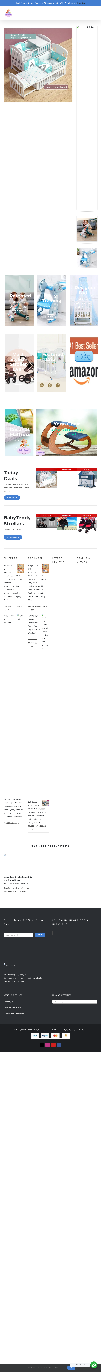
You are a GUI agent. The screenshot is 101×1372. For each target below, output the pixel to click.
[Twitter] (4, 1311)
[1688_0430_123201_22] (87, 248)
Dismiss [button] (81, 3)
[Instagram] (7, 1311)
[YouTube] (11, 1311)
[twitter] (54, 1253)
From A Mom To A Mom (50, 1350)
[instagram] (59, 1253)
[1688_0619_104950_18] (87, 217)
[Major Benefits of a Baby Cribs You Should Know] (18, 1184)
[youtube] (64, 1253)
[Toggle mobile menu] (96, 11)
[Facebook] (14, 1311)
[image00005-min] (38, 29)
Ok (71, 1368)
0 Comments (23, 1203)
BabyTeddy (83, 1350)
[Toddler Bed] (87, 27)
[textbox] (74, 1322)
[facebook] (69, 1253)
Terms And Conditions (14, 1334)
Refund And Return (13, 1328)
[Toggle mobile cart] (92, 11)
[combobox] (74, 1322)
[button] (38, 560)
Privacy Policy (10, 1322)
